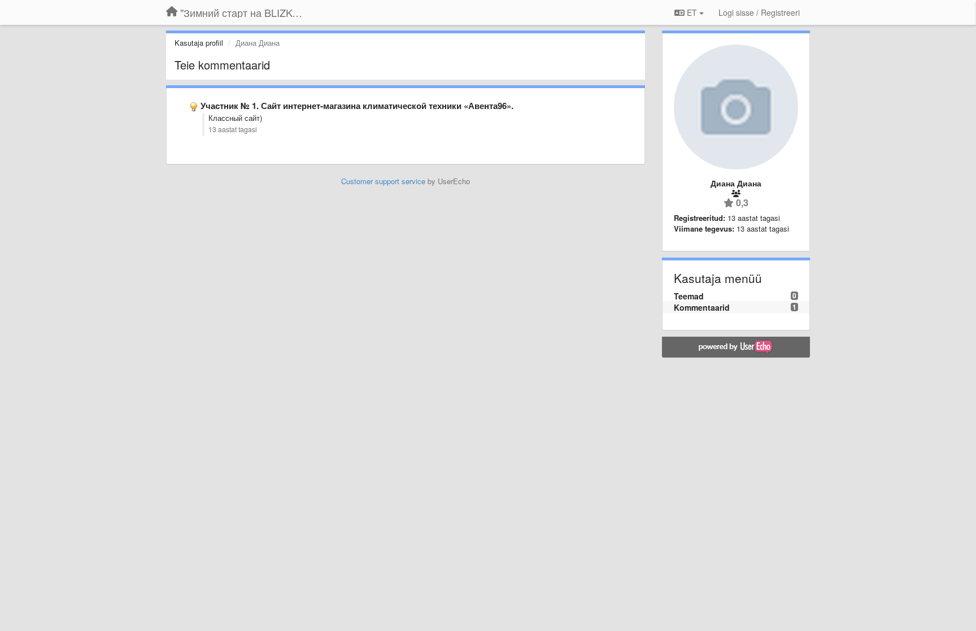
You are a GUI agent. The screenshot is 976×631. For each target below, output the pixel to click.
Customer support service (383, 181)
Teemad (689, 296)
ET (692, 12)
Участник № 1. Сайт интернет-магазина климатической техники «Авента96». (357, 105)
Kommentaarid (702, 307)
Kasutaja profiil (199, 42)
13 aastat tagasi (232, 129)
